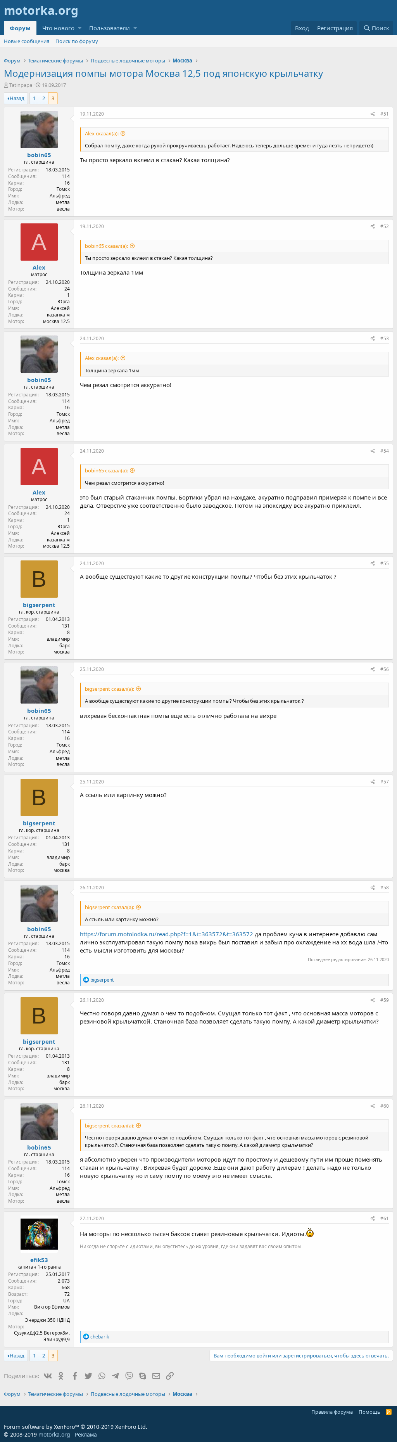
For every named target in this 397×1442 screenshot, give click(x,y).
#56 (384, 669)
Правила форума (332, 1411)
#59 (384, 1000)
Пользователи (109, 28)
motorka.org (54, 1434)
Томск (63, 189)
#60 (384, 1106)
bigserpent (39, 605)
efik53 (39, 1260)
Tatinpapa (20, 84)
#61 (384, 1218)
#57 (384, 781)
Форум (20, 28)
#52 (384, 226)
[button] (79, 28)
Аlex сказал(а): (102, 133)
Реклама (86, 1434)
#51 (384, 114)
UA (66, 1300)
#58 (384, 887)
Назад (17, 98)
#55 (384, 563)
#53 (384, 338)
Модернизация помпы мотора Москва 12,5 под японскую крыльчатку (163, 73)
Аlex (39, 267)
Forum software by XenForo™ (75, 1426)
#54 (384, 451)
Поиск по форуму (76, 41)
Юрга (63, 301)
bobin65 (39, 155)
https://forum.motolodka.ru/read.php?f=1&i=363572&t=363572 (166, 934)
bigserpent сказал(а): (109, 688)
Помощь (369, 1411)
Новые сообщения (26, 41)
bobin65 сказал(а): (106, 245)
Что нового (58, 28)
